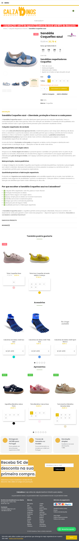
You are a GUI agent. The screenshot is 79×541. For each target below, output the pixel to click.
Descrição (6, 112)
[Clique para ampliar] (5, 73)
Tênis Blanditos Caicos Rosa (39, 404)
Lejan (28, 516)
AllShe (29, 517)
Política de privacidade (60, 517)
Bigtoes (29, 524)
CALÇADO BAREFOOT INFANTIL (19, 495)
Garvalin (42, 512)
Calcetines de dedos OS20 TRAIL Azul (39, 341)
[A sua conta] (76, 11)
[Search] (69, 11)
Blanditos (30, 503)
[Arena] (65, 426)
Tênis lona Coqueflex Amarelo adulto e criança (39, 274)
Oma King (42, 524)
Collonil (42, 523)
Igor (28, 505)
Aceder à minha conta (60, 508)
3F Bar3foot (43, 526)
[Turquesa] (14, 357)
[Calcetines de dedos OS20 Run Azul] (14, 322)
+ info (63, 448)
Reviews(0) (6, 225)
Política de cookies (59, 519)
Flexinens (30, 509)
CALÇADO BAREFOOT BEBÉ (33, 495)
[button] (4, 54)
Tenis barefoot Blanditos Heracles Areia (65, 405)
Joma (29, 523)
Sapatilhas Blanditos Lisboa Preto (14, 405)
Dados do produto (9, 220)
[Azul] (49, 76)
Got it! (71, 537)
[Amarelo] (39, 292)
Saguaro (30, 512)
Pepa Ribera (43, 514)
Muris (28, 521)
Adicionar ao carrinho (59, 89)
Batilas (42, 517)
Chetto (41, 503)
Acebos (42, 516)
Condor (42, 507)
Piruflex (41, 519)
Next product (75, 29)
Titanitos (29, 526)
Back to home (73, 29)
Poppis (41, 510)
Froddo (29, 507)
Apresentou (39, 366)
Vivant (29, 519)
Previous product (70, 29)
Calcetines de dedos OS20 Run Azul (13, 341)
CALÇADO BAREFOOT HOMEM (60, 495)
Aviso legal (57, 515)
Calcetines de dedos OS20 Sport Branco (65, 341)
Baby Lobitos (43, 509)
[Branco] (65, 357)
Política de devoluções (60, 512)
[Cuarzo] (39, 421)
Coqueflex (49, 103)
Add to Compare (48, 94)
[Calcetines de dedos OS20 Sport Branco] (65, 322)
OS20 (41, 505)
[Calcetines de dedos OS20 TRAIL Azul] (39, 322)
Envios (55, 510)
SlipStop (42, 521)
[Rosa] (14, 287)
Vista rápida (20, 252)
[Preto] (14, 423)
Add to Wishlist (62, 94)
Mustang (30, 514)
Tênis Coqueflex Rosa (14, 273)
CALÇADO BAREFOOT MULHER (46, 495)
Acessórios (39, 302)
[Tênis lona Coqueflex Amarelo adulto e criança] (39, 256)
